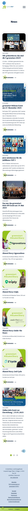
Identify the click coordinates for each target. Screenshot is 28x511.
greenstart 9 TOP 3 (14, 486)
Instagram (17, 509)
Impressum (14, 495)
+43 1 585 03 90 (14, 477)
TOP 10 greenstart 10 (14, 484)
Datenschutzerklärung (14, 497)
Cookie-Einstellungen (14, 501)
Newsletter (14, 493)
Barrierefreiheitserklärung (14, 499)
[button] (3, 508)
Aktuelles (14, 482)
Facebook (10, 509)
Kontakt (14, 491)
